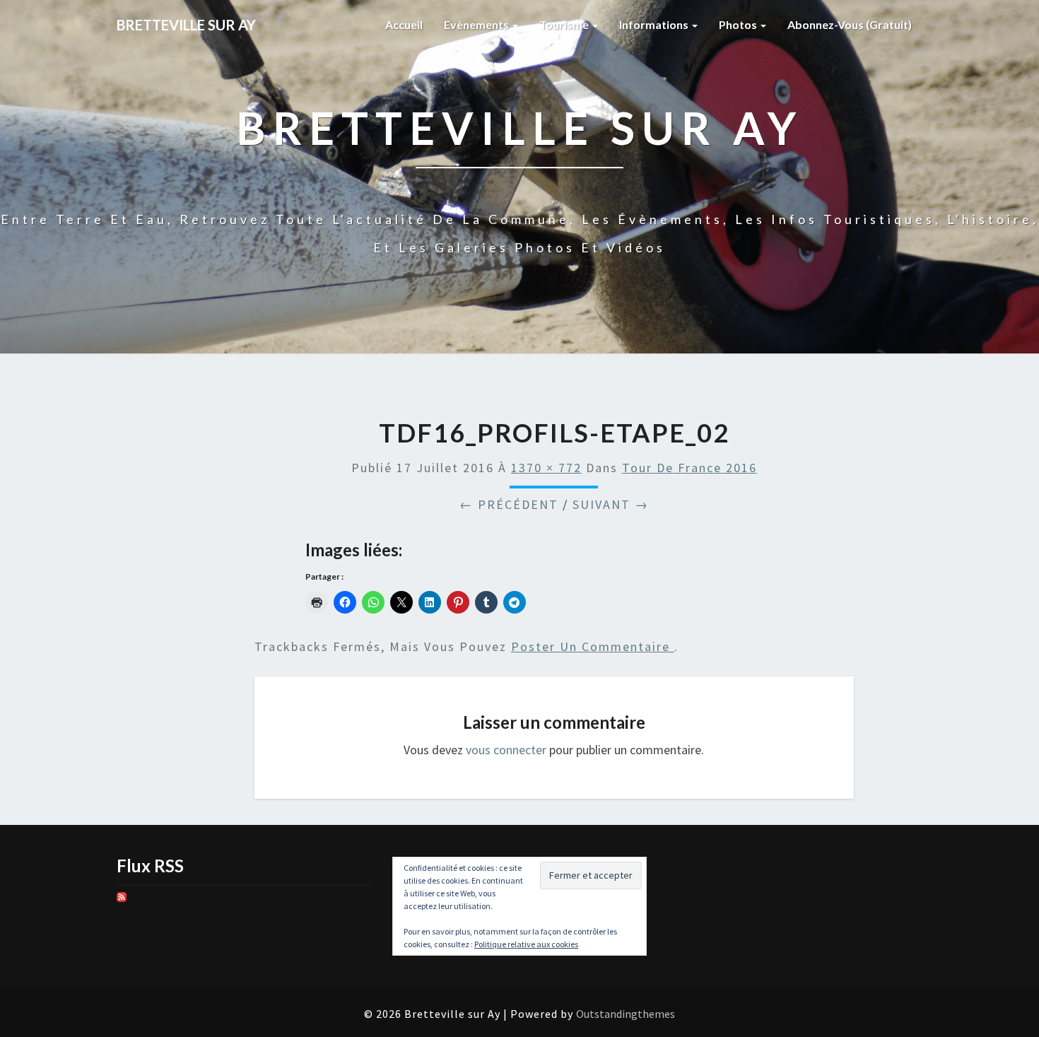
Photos (739, 24)
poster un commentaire (592, 646)
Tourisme (565, 24)
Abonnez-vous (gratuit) (849, 24)
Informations (655, 24)
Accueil (404, 24)
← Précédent (508, 504)
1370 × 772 (546, 467)
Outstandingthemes (625, 1014)
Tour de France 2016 (689, 467)
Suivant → (611, 504)
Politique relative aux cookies (526, 944)
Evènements (477, 24)
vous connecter (506, 750)
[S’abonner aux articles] (122, 902)
